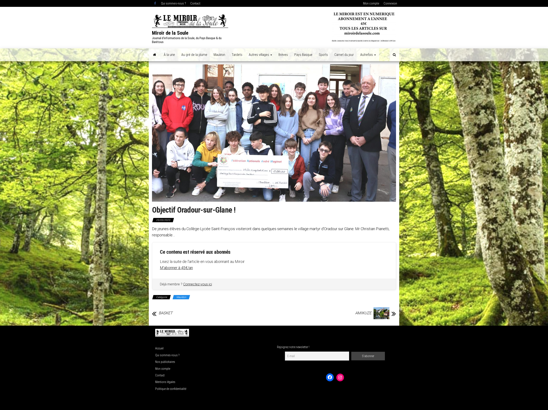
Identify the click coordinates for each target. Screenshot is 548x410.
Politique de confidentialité (170, 389)
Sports (323, 55)
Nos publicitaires (165, 362)
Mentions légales (165, 382)
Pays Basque (303, 55)
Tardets (237, 55)
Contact (195, 3)
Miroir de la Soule (170, 33)
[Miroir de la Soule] (155, 54)
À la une (169, 55)
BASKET (166, 313)
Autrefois (367, 55)
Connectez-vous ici (197, 284)
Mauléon (219, 55)
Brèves (283, 55)
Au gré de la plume (194, 55)
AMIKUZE (363, 313)
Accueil (159, 348)
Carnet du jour (344, 55)
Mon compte (371, 3)
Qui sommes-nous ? (173, 3)
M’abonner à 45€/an (176, 267)
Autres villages (259, 55)
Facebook (155, 3)
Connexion (390, 3)
